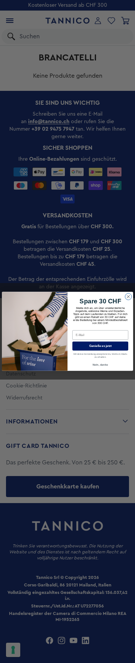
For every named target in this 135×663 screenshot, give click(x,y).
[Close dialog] (128, 297)
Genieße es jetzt (100, 346)
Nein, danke (100, 364)
